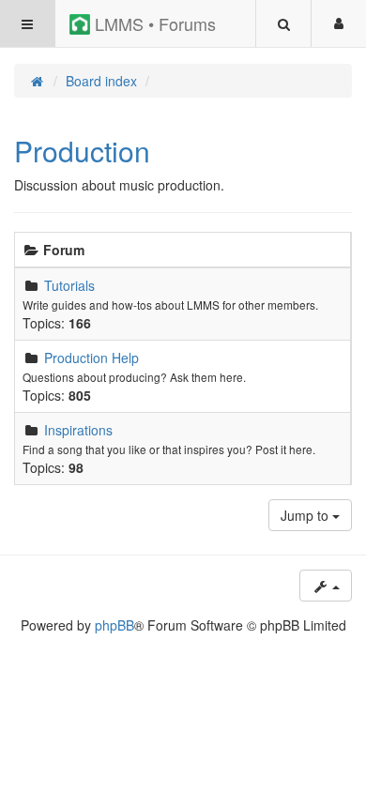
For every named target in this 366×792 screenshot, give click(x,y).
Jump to (306, 515)
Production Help (91, 357)
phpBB (114, 625)
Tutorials (69, 285)
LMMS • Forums (153, 23)
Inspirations (78, 429)
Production (82, 150)
